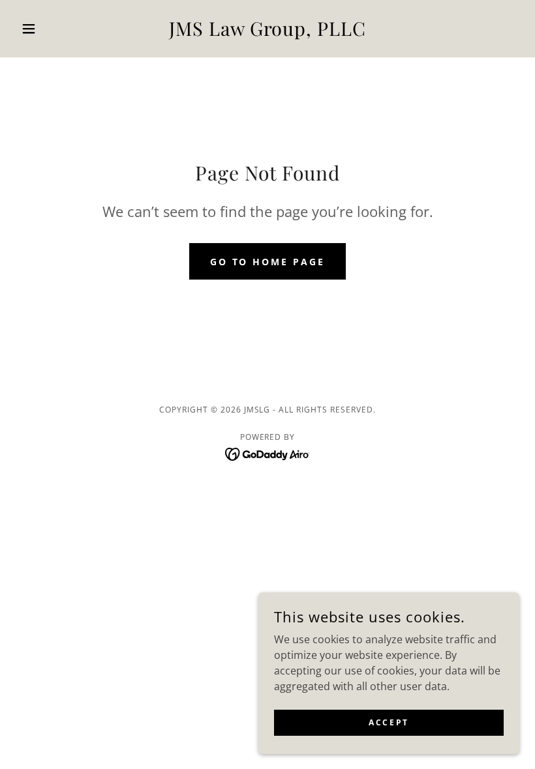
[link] (267, 32)
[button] (53, 29)
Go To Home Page (268, 261)
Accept (388, 722)
